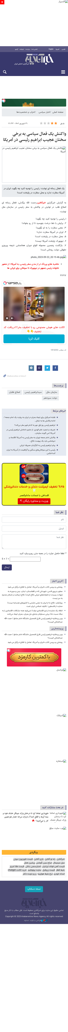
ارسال (6, 567)
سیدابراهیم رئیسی (33, 392)
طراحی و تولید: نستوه (32, 920)
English (51, 49)
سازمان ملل (51, 392)
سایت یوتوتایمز (34, 870)
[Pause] (7, 318)
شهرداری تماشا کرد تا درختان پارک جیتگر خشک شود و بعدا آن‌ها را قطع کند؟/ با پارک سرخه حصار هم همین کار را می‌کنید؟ (25, 817)
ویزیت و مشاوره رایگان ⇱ (34, 501)
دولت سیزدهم (50, 398)
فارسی (63, 49)
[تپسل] (3, 100)
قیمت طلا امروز (17, 866)
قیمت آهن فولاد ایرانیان (53, 866)
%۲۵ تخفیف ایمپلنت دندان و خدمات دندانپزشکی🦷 (34, 488)
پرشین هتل (29, 863)
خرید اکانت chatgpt (17, 870)
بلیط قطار (60, 870)
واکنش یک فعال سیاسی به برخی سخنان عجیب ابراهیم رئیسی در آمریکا (34, 137)
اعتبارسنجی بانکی (33, 866)
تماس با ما (35, 49)
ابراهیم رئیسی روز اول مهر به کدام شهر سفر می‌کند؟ (35, 425)
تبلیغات (22, 49)
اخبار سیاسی (44, 112)
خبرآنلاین (34, 59)
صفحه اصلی (57, 112)
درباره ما (28, 49)
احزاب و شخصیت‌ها (26, 112)
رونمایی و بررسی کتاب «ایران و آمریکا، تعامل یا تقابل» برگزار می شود (35, 587)
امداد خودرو (59, 874)
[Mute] (12, 318)
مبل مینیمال (59, 863)
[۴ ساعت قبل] (58, 817)
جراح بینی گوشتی (44, 863)
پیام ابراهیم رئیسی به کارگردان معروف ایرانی (37, 445)
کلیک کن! (34, 339)
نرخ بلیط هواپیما (45, 874)
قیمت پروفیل (48, 870)
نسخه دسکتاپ (34, 889)
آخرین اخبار (57, 581)
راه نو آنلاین (50, 859)
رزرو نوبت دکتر (29, 874)
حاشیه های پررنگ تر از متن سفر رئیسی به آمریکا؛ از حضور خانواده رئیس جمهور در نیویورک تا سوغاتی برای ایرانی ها (30, 266)
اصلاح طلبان (14, 392)
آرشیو (16, 49)
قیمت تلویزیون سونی (23, 859)
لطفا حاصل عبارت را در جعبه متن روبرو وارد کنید (43, 553)
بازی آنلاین (39, 859)
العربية (57, 49)
